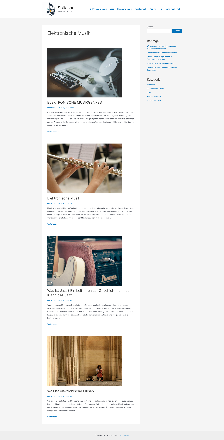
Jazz (112, 9)
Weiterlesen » (53, 131)
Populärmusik (140, 9)
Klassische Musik (124, 9)
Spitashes (67, 7)
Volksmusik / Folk (173, 9)
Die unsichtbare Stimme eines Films (162, 53)
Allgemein (151, 85)
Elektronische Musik (98, 9)
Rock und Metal (156, 9)
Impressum (124, 435)
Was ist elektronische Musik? (70, 391)
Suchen (150, 27)
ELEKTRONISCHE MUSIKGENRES (74, 102)
